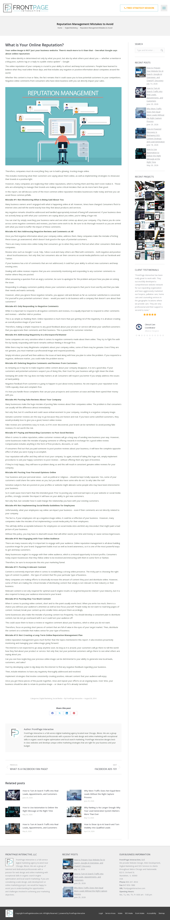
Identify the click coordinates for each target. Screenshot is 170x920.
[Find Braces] (150, 245)
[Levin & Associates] (150, 196)
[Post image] (12, 795)
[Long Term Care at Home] (160, 226)
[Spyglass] (160, 245)
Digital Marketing (45, 698)
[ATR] (140, 255)
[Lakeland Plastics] (160, 186)
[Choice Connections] (140, 196)
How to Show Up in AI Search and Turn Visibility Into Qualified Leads (101, 826)
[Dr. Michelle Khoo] (160, 255)
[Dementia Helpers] (150, 255)
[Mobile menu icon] (164, 8)
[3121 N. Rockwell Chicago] (140, 226)
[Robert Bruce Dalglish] (150, 226)
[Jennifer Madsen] (150, 235)
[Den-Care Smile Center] (150, 186)
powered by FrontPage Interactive (72, 913)
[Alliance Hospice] (160, 196)
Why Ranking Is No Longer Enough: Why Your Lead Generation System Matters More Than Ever (102, 810)
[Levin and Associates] (140, 216)
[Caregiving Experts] (150, 206)
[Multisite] (160, 216)
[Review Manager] (150, 216)
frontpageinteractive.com (134, 888)
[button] (136, 341)
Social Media (57, 698)
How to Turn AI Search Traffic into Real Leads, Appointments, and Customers (40, 792)
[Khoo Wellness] (160, 235)
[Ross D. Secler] (140, 245)
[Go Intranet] (140, 206)
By (73, 698)
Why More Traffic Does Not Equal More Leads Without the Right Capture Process (102, 794)
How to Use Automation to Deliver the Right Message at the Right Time (40, 809)
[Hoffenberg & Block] (140, 186)
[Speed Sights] (160, 206)
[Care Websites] (140, 235)
